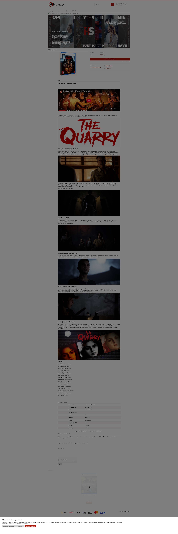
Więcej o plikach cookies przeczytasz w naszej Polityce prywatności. (15, 523)
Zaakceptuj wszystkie (30, 526)
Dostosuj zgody (20, 526)
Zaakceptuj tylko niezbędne (9, 526)
